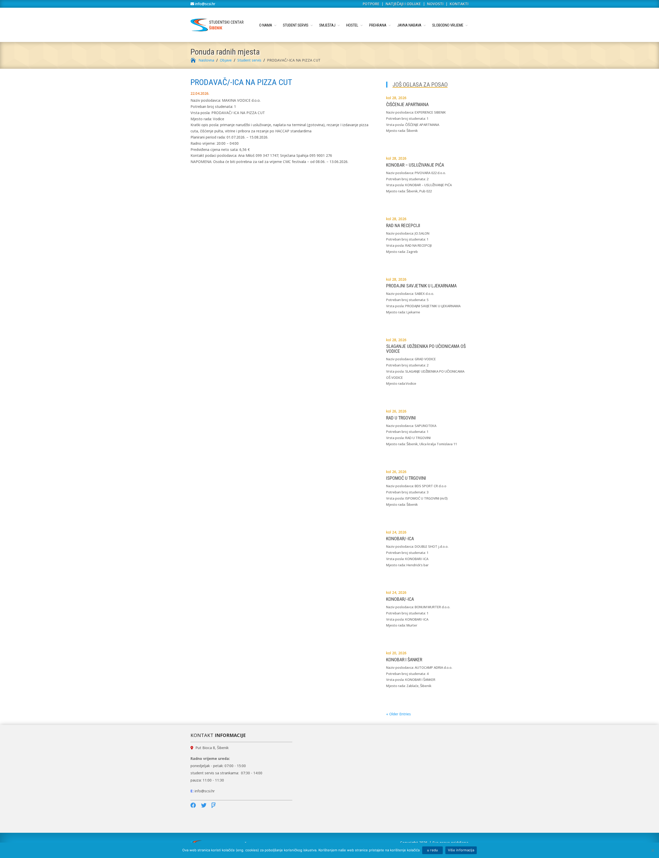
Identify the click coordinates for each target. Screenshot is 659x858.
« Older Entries (398, 713)
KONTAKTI (459, 3)
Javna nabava (409, 25)
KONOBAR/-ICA (400, 538)
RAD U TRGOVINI (401, 418)
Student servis (295, 25)
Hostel (352, 25)
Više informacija (461, 850)
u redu (432, 850)
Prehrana (377, 25)
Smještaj (327, 25)
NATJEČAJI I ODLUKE (403, 3)
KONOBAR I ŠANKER (404, 659)
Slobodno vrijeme (447, 25)
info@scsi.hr (204, 3)
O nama (265, 25)
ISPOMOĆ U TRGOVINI (406, 478)
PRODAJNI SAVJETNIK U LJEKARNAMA (421, 285)
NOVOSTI (436, 3)
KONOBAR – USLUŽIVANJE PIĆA (415, 165)
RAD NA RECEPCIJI (403, 225)
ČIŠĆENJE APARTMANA (407, 104)
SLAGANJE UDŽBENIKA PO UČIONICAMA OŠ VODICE (426, 349)
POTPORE (371, 3)
